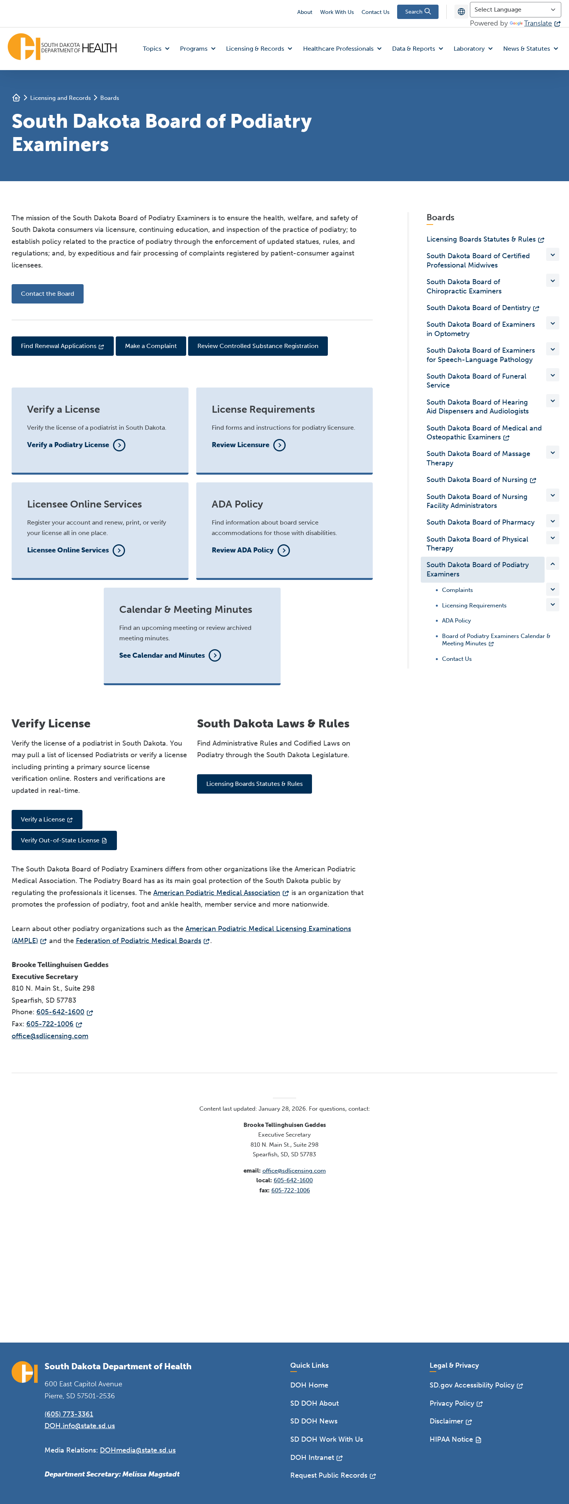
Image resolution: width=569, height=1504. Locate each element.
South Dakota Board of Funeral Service (476, 380)
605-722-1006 (50, 1024)
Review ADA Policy (243, 550)
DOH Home (309, 1385)
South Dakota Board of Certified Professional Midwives (478, 260)
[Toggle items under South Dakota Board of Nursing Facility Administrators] (552, 495)
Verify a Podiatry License (68, 445)
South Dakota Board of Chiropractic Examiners (464, 286)
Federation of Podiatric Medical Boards (138, 940)
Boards (109, 97)
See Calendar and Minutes (162, 655)
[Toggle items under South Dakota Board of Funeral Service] (552, 374)
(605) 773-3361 (69, 1414)
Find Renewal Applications (58, 346)
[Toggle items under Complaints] (552, 589)
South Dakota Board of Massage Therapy (478, 458)
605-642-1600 (60, 1012)
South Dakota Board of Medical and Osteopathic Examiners (484, 432)
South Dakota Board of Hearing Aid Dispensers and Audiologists (478, 406)
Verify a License (43, 819)
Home (16, 97)
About (304, 12)
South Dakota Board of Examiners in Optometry (481, 329)
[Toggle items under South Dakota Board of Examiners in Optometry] (552, 322)
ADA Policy (456, 620)
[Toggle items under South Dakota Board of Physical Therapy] (552, 537)
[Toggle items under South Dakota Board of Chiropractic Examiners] (552, 280)
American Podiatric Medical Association (216, 892)
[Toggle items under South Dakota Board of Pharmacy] (552, 520)
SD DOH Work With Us (326, 1439)
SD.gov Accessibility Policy (472, 1385)
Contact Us (375, 12)
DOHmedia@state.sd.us (138, 1450)
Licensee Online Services (68, 550)
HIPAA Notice (451, 1439)
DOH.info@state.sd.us (80, 1426)
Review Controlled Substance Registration (258, 346)
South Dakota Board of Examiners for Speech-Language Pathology (481, 355)
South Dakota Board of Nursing (477, 479)
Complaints (457, 590)
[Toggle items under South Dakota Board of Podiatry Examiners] (552, 563)
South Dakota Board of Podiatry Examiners (478, 569)
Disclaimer (446, 1421)
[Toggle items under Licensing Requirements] (552, 604)
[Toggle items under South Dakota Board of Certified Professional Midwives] (552, 254)
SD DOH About (314, 1403)
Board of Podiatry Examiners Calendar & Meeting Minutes (496, 640)
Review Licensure (240, 445)
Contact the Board (47, 293)
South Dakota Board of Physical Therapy (477, 543)
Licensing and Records (60, 97)
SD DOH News (314, 1421)
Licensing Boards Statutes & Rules (254, 783)
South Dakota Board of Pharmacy (481, 522)
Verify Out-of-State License (60, 840)
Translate (538, 23)
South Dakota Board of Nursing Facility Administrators (477, 501)
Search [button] (414, 12)
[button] (158, 49)
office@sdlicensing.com (50, 1036)
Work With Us (337, 12)
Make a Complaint (151, 346)
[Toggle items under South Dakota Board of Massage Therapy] (552, 452)
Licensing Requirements (474, 605)
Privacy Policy (452, 1403)
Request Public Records (328, 1475)
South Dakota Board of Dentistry (479, 308)
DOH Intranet (312, 1457)
